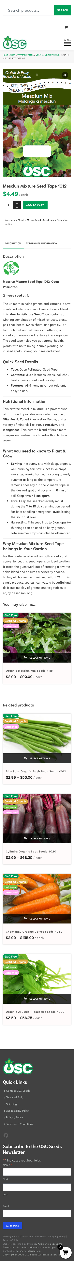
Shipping (11, 1104)
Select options (39, 657)
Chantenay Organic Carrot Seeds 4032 (34, 931)
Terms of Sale (14, 1097)
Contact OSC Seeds (18, 1090)
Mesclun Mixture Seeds (47, 55)
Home (5, 55)
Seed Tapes (49, 219)
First (5, 1179)
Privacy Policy (14, 1117)
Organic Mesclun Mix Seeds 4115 (29, 670)
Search (62, 10)
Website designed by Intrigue (19, 1243)
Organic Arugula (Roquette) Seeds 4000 (35, 1011)
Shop (12, 55)
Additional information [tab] (41, 243)
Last (5, 1194)
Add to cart (35, 205)
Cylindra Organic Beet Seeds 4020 (31, 851)
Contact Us (9, 1250)
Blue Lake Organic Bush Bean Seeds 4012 (36, 771)
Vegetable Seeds (25, 55)
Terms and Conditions (19, 1124)
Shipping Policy (57, 1236)
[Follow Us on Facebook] (6, 1135)
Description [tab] (13, 243)
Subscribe (12, 1225)
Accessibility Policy (17, 1110)
